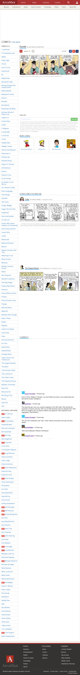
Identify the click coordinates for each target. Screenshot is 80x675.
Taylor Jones (6, 625)
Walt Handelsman (8, 636)
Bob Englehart (6, 439)
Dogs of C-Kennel (7, 164)
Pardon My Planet (8, 286)
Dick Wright (8, 478)
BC (2, 75)
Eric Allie (4, 489)
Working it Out (6, 395)
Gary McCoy (5, 496)
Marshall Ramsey (7, 557)
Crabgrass (5, 128)
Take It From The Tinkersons (7, 359)
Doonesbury (5, 168)
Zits (2, 406)
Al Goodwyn (7, 421)
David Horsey (6, 471)
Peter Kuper (5, 590)
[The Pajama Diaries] (22, 267)
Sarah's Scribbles (7, 329)
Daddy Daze (5, 143)
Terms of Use (64, 671)
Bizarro (4, 98)
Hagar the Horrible (8, 209)
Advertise (46, 671)
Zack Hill (4, 402)
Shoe (3, 336)
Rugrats (4, 325)
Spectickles (5, 347)
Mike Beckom (6, 568)
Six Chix (4, 343)
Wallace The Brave (8, 385)
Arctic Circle (5, 67)
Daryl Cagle (5, 460)
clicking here (35, 131)
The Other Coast (7, 377)
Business (6, 7)
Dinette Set (5, 157)
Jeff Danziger (8, 507)
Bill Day (6, 435)
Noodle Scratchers (8, 279)
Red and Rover (6, 307)
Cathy (3, 125)
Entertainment (16, 7)
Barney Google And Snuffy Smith (8, 86)
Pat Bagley (7, 582)
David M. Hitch (6, 475)
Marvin (4, 247)
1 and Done (5, 49)
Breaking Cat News (8, 109)
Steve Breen (5, 615)
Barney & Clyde (7, 82)
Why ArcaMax (65, 658)
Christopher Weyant (8, 450)
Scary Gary (5, 333)
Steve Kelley (5, 618)
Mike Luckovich (7, 572)
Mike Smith (5, 575)
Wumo (3, 399)
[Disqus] (49, 414)
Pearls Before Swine (8, 293)
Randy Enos (5, 600)
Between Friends (7, 94)
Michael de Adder (7, 564)
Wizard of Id (5, 392)
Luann (3, 236)
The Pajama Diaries (8, 381)
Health (26, 7)
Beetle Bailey (6, 91)
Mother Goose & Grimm (7, 267)
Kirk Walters (6, 543)
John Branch (5, 525)
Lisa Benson (8, 550)
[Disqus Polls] (49, 363)
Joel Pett (4, 518)
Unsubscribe (72, 671)
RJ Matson (5, 597)
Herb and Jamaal (7, 216)
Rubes (3, 322)
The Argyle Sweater (8, 363)
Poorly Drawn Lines (8, 300)
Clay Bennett (8, 453)
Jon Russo (5, 539)
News (44, 649)
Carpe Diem (5, 121)
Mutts (3, 272)
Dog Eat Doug (6, 161)
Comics (44, 652)
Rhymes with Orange (9, 315)
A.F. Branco (7, 414)
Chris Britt (5, 446)
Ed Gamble (5, 485)
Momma (4, 263)
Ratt (2, 604)
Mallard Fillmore (7, 243)
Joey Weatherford (7, 521)
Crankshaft (5, 132)
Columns (45, 655)
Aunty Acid (5, 71)
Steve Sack (5, 622)
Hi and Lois (5, 220)
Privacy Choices (72, 673)
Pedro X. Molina (7, 586)
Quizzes (44, 658)
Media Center (65, 661)
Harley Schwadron (8, 503)
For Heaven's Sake (8, 187)
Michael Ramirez (9, 561)
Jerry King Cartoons (8, 229)
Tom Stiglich (8, 633)
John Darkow (6, 532)
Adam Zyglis (5, 417)
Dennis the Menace (8, 150)
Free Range (5, 195)
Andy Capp (5, 60)
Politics (57, 7)
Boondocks (5, 105)
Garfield (4, 198)
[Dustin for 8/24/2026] (21, 51)
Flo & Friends (6, 179)
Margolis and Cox (7, 554)
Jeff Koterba (8, 511)
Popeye (4, 304)
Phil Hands (5, 593)
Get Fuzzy (4, 202)
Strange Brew (6, 354)
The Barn (4, 367)
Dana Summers (7, 457)
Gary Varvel (5, 500)
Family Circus (6, 175)
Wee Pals (4, 388)
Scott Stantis (6, 611)
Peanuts (4, 290)
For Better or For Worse (7, 183)
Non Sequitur (6, 275)
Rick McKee (5, 607)
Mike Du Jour (6, 259)
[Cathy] (22, 198)
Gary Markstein (7, 493)
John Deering (8, 536)
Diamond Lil (5, 153)
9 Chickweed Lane (8, 53)
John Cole (7, 529)
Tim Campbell (6, 629)
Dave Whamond (9, 468)
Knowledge (47, 7)
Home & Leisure (36, 7)
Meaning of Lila (7, 256)
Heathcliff (5, 213)
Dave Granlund (6, 464)
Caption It (5, 118)
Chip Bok (7, 442)
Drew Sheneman (7, 482)
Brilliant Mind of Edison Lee (7, 113)
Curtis (3, 139)
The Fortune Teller (8, 370)
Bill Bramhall (6, 432)
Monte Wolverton (7, 579)
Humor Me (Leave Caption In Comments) (9, 224)
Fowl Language (6, 191)
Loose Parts (5, 232)
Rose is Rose (6, 318)
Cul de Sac (5, 135)
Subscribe (74, 119)
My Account (65, 655)
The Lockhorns (6, 374)
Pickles (4, 297)
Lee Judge (7, 546)
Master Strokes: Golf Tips (8, 251)
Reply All (4, 311)
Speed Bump (6, 351)
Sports (64, 7)
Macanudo (5, 239)
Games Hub (72, 7)
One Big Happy (6, 282)
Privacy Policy (54, 671)
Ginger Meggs (6, 205)
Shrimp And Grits (7, 340)
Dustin (3, 171)
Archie (3, 64)
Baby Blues (5, 78)
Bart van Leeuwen (8, 428)
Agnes (3, 57)
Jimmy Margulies (9, 514)
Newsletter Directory (68, 664)
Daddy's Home (6, 146)
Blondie (4, 101)
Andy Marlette (6, 424)
